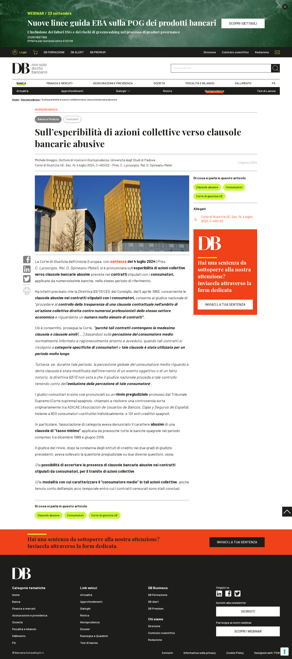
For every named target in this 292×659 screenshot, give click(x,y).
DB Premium (98, 52)
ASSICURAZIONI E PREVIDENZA (113, 83)
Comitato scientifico (235, 52)
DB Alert (77, 52)
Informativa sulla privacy (200, 653)
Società (17, 622)
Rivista (167, 91)
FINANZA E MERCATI (59, 83)
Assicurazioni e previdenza (29, 615)
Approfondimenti (72, 91)
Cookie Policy (235, 653)
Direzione (210, 52)
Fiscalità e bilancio (24, 629)
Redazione (262, 52)
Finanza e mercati (23, 608)
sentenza (118, 261)
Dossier (85, 629)
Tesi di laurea (89, 642)
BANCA (21, 83)
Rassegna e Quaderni (94, 636)
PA (274, 83)
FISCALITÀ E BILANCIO (200, 83)
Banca (16, 601)
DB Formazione (54, 52)
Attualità (22, 91)
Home (15, 99)
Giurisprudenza (214, 91)
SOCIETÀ (159, 83)
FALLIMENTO (243, 83)
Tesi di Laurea (266, 91)
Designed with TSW (267, 653)
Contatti (167, 653)
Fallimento (19, 636)
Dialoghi (121, 91)
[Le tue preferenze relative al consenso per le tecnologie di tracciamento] (284, 651)
